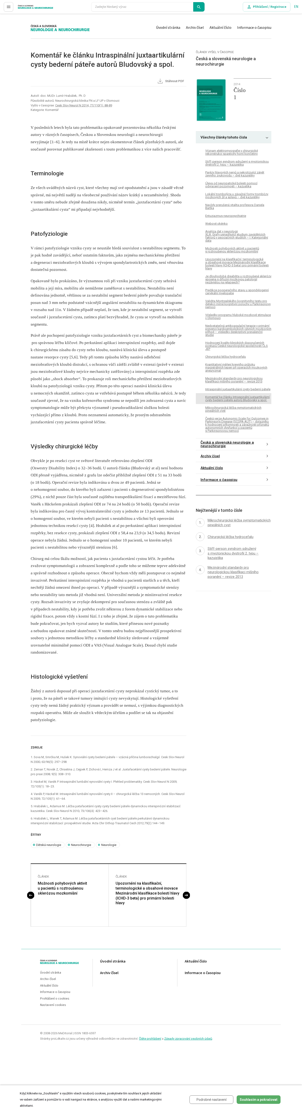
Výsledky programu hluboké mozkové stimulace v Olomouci (238, 316)
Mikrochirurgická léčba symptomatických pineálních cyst (233, 409)
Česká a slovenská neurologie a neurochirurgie (227, 444)
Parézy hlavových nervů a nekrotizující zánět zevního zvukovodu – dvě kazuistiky (234, 174)
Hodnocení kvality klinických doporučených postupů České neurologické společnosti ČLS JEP (236, 346)
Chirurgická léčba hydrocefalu (225, 356)
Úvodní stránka (168, 27)
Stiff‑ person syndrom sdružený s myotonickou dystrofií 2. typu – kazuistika (237, 163)
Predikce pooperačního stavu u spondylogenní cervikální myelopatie (237, 291)
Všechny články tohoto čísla (224, 137)
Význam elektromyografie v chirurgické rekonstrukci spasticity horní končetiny (231, 152)
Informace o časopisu (254, 27)
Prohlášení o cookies (54, 998)
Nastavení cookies (53, 1005)
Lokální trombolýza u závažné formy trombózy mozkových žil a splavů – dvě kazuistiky (236, 195)
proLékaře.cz (27, 9)
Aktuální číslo (220, 27)
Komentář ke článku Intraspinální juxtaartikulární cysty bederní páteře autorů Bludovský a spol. (237, 398)
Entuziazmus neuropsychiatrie (225, 216)
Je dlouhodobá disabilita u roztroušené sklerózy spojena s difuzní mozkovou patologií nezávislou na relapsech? (238, 279)
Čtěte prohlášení (150, 1038)
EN (296, 6)
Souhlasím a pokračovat (258, 1099)
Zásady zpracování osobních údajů (188, 1038)
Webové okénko (216, 223)
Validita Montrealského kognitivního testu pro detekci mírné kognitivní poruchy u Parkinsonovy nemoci (238, 304)
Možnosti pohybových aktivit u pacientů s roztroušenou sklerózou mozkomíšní (62, 888)
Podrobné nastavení (211, 1099)
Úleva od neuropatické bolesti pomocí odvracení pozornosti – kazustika (231, 184)
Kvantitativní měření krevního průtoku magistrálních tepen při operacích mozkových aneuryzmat (236, 367)
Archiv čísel (195, 27)
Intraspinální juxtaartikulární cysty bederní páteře (237, 389)
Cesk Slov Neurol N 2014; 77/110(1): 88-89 (83, 105)
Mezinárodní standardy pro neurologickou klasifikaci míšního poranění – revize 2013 (234, 380)
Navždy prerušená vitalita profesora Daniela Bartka (234, 206)
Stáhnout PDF (174, 81)
